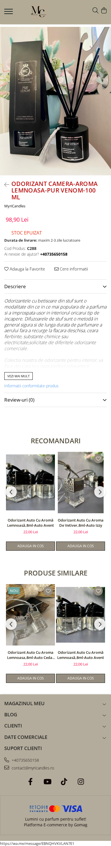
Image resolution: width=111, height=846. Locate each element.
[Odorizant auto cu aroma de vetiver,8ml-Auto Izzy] (80, 482)
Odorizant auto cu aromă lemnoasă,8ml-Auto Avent (30, 523)
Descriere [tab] (15, 286)
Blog (10, 714)
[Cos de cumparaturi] (104, 10)
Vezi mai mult (18, 376)
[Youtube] (47, 782)
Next (106, 107)
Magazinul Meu (24, 703)
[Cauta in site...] (95, 10)
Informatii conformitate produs (31, 385)
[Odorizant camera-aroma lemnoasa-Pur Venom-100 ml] (55, 101)
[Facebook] (30, 782)
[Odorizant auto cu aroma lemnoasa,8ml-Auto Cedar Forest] (30, 614)
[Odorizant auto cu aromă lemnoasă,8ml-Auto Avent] (30, 482)
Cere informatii (73, 269)
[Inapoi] (4, 185)
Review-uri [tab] (19, 399)
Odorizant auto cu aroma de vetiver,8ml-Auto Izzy (81, 523)
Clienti (13, 725)
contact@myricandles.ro (32, 768)
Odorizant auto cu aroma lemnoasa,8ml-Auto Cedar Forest (30, 655)
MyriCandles (14, 206)
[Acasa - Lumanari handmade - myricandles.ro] (38, 12)
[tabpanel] (55, 101)
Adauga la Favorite (27, 269)
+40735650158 (25, 760)
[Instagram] (81, 782)
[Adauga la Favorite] (48, 458)
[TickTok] (64, 782)
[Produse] (9, 13)
